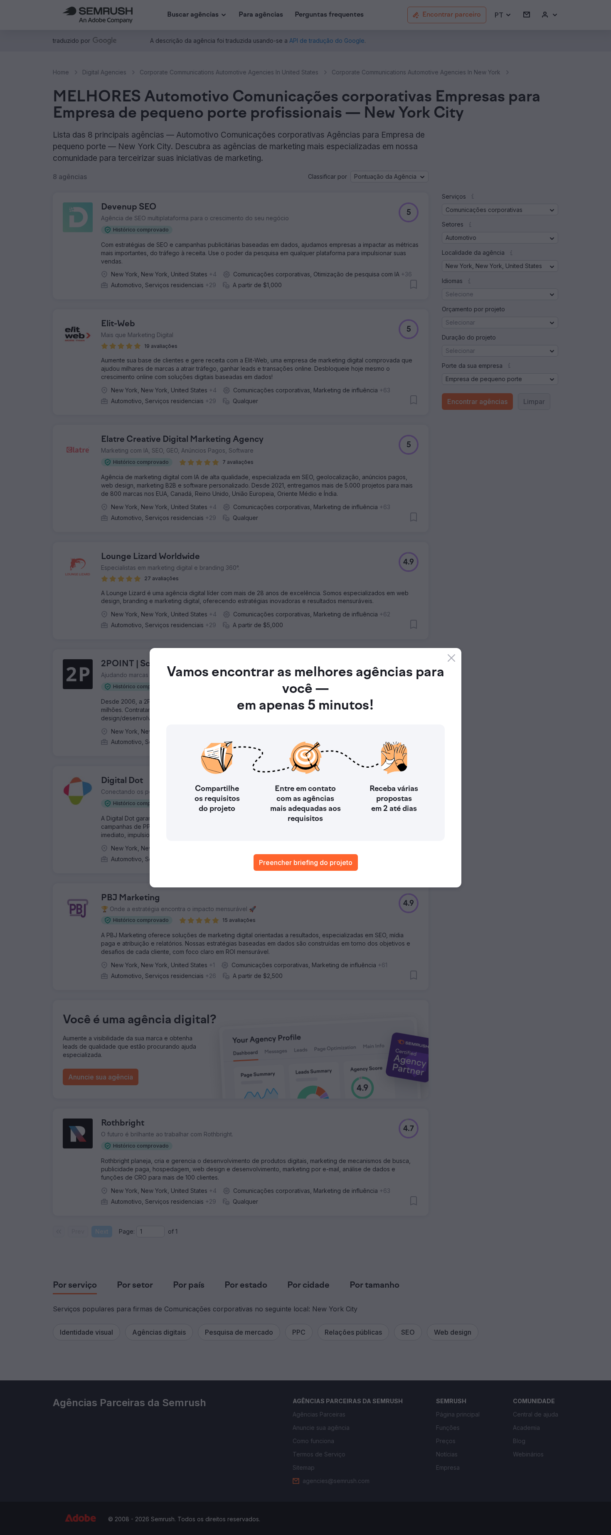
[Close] (451, 658)
